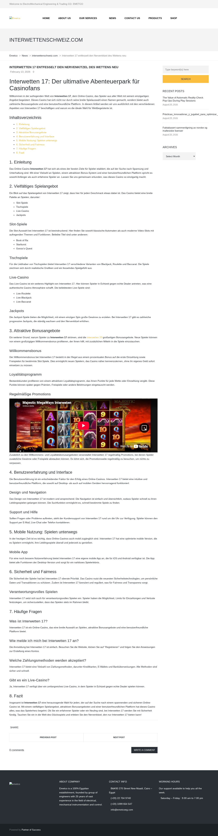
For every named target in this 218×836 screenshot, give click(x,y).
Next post (119, 737)
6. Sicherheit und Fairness (30, 144)
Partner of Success (31, 830)
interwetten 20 (94, 337)
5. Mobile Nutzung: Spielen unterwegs (36, 140)
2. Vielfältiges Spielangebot (30, 128)
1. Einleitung (22, 124)
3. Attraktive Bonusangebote (31, 132)
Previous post (48, 737)
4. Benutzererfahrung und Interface (35, 136)
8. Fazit (20, 152)
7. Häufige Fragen (26, 148)
